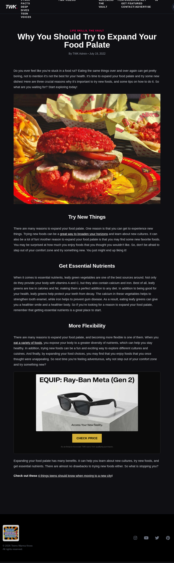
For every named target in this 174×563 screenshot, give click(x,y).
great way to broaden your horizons (84, 234)
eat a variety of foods (28, 342)
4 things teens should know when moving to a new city (75, 475)
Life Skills (78, 30)
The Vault (96, 30)
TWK (11, 7)
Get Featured (132, 3)
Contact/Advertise (136, 6)
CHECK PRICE (87, 438)
